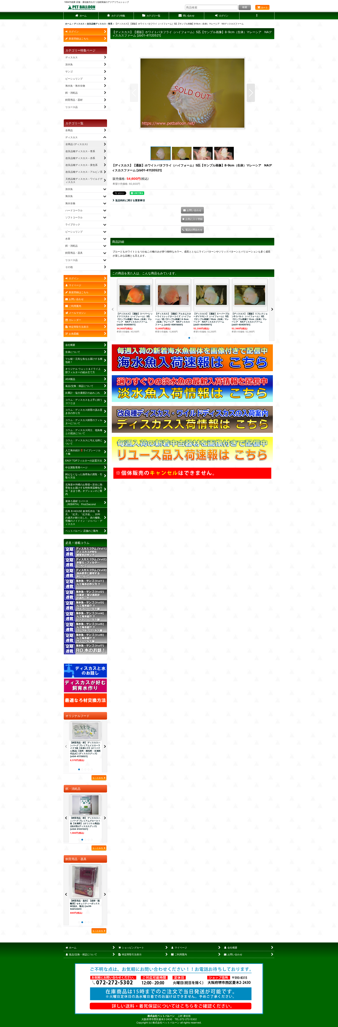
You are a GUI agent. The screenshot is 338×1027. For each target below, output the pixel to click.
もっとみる (97, 777)
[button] (116, 15)
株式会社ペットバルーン (161, 1015)
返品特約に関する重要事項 (130, 200)
